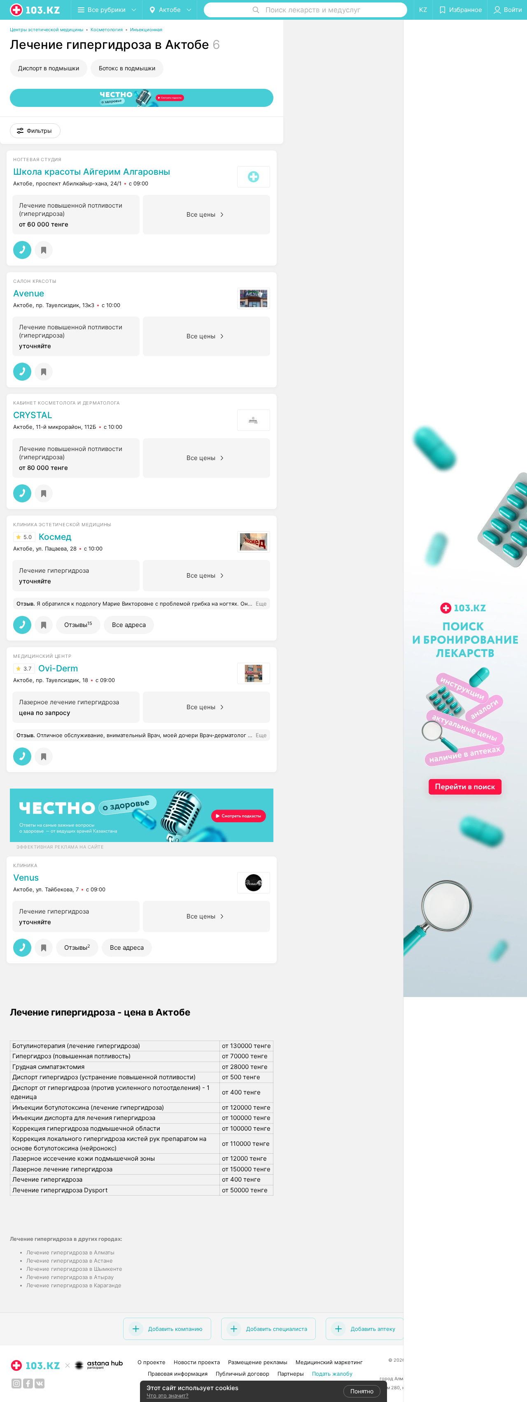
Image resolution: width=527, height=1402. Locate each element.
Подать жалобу (332, 1373)
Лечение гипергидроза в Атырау (70, 1277)
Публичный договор (242, 1373)
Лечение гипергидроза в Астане (69, 1260)
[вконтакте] (39, 1383)
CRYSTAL (32, 415)
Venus (26, 878)
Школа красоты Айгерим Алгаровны (91, 172)
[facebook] (28, 1383)
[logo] (35, 9)
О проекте (152, 1362)
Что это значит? (168, 1395)
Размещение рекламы (257, 1362)
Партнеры (290, 1373)
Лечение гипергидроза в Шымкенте (74, 1269)
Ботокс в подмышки (127, 68)
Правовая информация (178, 1373)
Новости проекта (197, 1362)
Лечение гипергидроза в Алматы (70, 1252)
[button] (35, 130)
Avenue (28, 293)
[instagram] (16, 1383)
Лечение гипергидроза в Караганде (73, 1285)
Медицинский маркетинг (329, 1362)
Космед (55, 537)
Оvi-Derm (58, 668)
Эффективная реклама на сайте (60, 847)
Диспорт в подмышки (48, 68)
